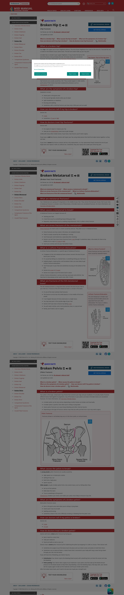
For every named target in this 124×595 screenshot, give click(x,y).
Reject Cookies (72, 74)
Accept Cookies (85, 74)
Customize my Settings (40, 74)
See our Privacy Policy (39, 69)
